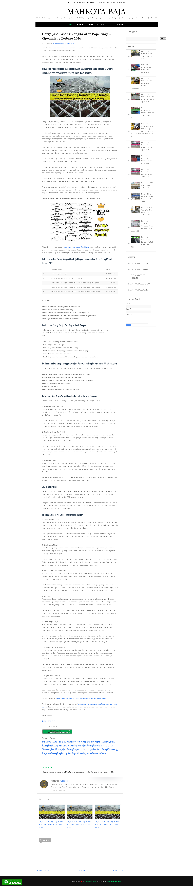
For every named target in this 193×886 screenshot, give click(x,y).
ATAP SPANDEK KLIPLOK (139, 263)
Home (70, 24)
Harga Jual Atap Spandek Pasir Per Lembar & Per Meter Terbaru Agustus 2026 (142, 113)
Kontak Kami (119, 24)
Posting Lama (118, 870)
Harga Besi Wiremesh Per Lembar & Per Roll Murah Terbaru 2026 (141, 242)
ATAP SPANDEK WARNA (139, 290)
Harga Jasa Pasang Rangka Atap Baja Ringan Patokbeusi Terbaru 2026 (107, 825)
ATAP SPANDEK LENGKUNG (140, 284)
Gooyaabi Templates (113, 881)
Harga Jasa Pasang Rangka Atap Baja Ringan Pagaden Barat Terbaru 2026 (51, 825)
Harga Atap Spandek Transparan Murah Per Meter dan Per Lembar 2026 (141, 226)
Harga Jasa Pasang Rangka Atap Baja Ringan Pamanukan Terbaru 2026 (79, 825)
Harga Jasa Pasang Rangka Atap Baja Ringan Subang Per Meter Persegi (81, 698)
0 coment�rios (69, 43)
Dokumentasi (106, 24)
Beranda (82, 870)
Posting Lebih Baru (43, 870)
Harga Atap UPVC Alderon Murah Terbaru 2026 (147, 185)
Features (79, 24)
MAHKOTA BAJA (96, 11)
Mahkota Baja (64, 780)
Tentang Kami (92, 24)
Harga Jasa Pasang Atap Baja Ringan (76, 247)
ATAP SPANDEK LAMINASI (139, 269)
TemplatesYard (90, 881)
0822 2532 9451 (50, 721)
